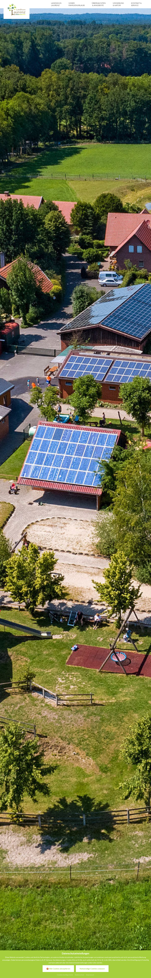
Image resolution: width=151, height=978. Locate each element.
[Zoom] (75, 485)
